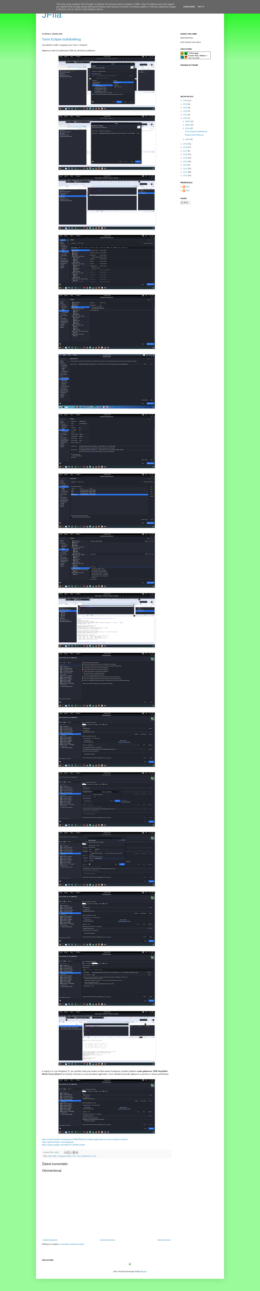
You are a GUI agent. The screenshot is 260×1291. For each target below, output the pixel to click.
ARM (50, 1156)
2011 (185, 172)
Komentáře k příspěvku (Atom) (72, 1244)
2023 (185, 108)
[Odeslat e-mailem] (65, 1152)
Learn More (189, 7)
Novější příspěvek (50, 1240)
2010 (185, 175)
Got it (201, 7)
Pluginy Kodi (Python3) (194, 135)
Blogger (143, 1271)
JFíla (52, 15)
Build (54, 1156)
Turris (94, 1156)
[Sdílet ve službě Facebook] (74, 1152)
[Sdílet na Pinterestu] (76, 1152)
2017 (185, 151)
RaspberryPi (86, 1156)
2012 (185, 169)
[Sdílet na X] (71, 1152)
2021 (185, 115)
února (187, 128)
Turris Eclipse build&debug (61, 39)
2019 (185, 144)
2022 (185, 111)
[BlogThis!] (68, 1152)
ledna (187, 139)
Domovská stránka (107, 1240)
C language (61, 1156)
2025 (185, 101)
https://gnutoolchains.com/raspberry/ (58, 1142)
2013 (185, 165)
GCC (74, 1156)
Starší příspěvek (164, 1240)
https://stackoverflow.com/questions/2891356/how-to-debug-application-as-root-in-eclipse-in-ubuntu (85, 1139)
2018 (185, 147)
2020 (185, 118)
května (188, 121)
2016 (185, 154)
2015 (185, 158)
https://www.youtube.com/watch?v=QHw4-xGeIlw (63, 1145)
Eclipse (68, 1156)
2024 (185, 104)
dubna (188, 125)
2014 (185, 161)
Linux (79, 1156)
